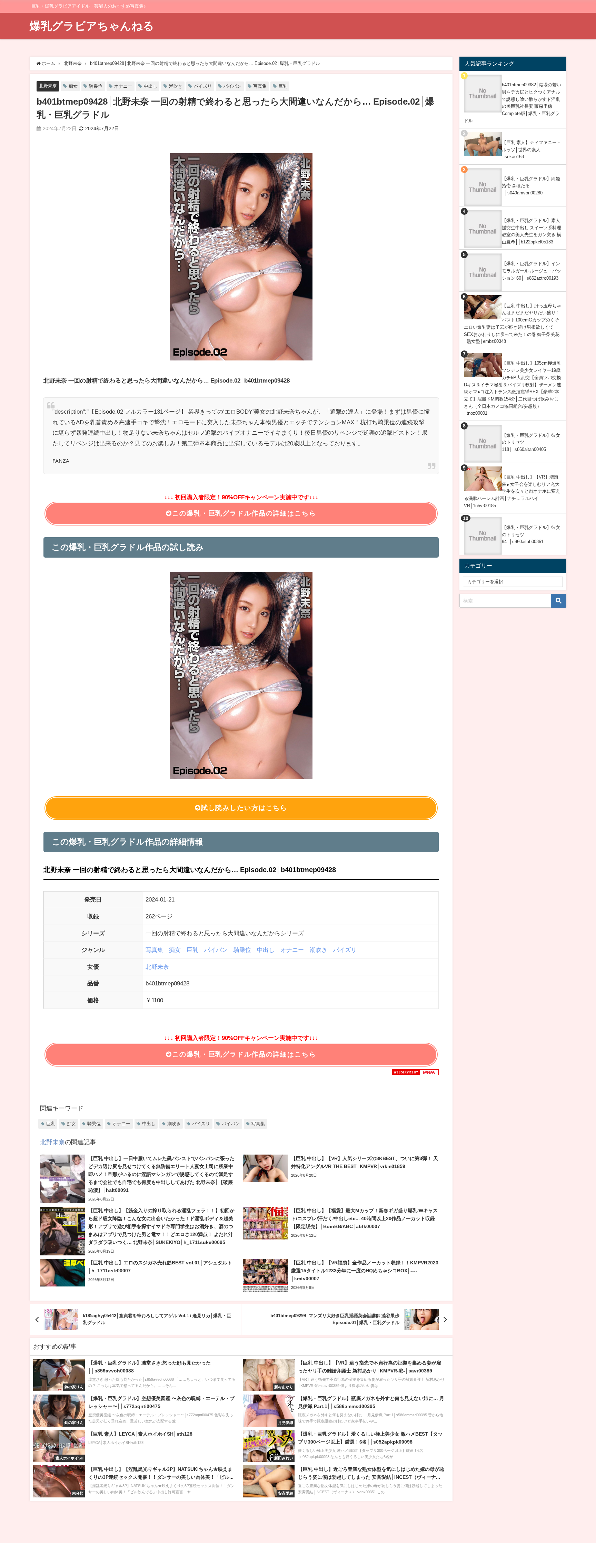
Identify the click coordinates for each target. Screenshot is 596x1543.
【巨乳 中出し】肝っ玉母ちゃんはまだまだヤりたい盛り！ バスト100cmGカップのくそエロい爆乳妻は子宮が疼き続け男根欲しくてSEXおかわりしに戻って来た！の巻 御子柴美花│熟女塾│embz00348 (512, 323)
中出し (150, 86)
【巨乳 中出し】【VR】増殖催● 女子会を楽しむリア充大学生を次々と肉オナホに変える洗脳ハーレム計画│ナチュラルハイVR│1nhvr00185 (512, 491)
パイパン (232, 86)
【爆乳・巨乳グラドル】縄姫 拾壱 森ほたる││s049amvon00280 (531, 185)
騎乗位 (95, 86)
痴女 (73, 86)
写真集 (260, 86)
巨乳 (282, 86)
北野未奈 (48, 86)
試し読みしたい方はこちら (244, 807)
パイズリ (203, 86)
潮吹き (175, 86)
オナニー (123, 86)
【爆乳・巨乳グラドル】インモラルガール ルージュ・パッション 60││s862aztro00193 (531, 270)
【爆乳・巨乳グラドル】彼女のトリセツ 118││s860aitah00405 (531, 442)
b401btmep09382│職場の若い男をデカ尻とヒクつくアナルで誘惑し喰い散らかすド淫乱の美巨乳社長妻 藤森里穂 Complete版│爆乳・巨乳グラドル (512, 103)
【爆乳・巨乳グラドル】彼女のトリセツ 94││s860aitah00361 (531, 534)
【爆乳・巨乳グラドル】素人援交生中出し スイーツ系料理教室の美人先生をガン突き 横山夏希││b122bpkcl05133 (531, 231)
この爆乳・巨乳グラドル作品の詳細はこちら (244, 513)
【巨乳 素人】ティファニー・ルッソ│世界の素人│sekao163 (531, 149)
